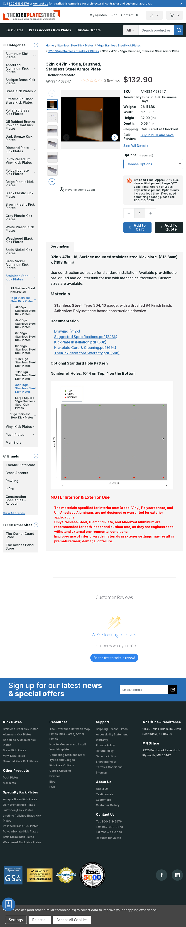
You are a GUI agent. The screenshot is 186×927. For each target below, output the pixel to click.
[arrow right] (114, 137)
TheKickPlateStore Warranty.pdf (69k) (87, 353)
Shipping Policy (106, 761)
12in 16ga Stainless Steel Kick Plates (25, 375)
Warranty (102, 740)
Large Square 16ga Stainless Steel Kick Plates (25, 403)
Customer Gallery (108, 805)
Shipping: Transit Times (112, 729)
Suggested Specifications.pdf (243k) (85, 336)
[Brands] (36, 456)
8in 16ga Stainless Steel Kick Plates (25, 349)
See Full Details (136, 146)
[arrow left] (66, 137)
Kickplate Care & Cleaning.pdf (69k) (85, 347)
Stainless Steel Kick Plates (20, 729)
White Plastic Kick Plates (20, 228)
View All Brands (14, 513)
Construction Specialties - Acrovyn (16, 500)
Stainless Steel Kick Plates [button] (17, 277)
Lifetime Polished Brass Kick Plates (19, 100)
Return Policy (105, 750)
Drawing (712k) (67, 331)
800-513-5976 (19, 3)
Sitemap (101, 772)
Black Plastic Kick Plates (19, 194)
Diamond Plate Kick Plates (20, 761)
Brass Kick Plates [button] (19, 91)
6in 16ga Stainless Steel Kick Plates (25, 336)
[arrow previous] (52, 93)
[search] (178, 30)
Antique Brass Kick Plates (20, 81)
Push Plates (11, 777)
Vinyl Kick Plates (14, 755)
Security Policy (106, 756)
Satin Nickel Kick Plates (19, 251)
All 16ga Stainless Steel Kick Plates (25, 310)
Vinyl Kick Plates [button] (19, 426)
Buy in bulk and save (157, 135)
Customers (103, 799)
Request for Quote (108, 837)
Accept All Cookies (72, 919)
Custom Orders (88, 30)
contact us (40, 3)
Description (60, 246)
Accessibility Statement (112, 734)
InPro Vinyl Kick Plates (18, 810)
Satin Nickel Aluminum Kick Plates (17, 264)
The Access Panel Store (20, 546)
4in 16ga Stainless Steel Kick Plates (25, 323)
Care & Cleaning (60, 770)
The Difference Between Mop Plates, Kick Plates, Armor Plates (69, 734)
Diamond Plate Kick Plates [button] (17, 149)
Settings (16, 919)
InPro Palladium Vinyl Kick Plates (19, 160)
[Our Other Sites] (36, 525)
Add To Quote (170, 227)
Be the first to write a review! (114, 658)
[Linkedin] (177, 875)
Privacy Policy (105, 745)
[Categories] (36, 45)
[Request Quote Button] (8, 904)
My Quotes (98, 15)
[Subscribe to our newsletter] (172, 689)
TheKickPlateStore (20, 465)
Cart (174, 15)
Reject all (39, 919)
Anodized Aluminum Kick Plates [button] (17, 68)
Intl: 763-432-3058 (109, 832)
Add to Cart (140, 227)
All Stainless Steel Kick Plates (22, 289)
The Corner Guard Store (20, 535)
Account (154, 15)
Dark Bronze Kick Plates (19, 138)
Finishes (55, 776)
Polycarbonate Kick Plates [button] (17, 172)
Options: (138, 155)
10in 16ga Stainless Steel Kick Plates (25, 362)
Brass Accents (17, 473)
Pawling (12, 481)
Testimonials (104, 794)
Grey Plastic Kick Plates (19, 217)
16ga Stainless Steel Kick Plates (22, 299)
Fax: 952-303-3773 (109, 827)
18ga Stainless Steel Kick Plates (22, 415)
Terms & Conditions (109, 767)
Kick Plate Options (61, 765)
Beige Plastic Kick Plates (20, 183)
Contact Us (130, 15)
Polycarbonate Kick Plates (20, 831)
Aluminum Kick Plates (17, 734)
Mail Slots (13, 442)
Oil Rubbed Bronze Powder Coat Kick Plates (20, 125)
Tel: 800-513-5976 (109, 821)
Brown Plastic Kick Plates (20, 206)
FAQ (52, 787)
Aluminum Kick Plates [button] (17, 55)
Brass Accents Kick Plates (50, 30)
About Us (102, 789)
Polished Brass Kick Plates (17, 112)
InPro (10, 489)
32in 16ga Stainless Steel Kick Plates (25, 388)
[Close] (181, 3)
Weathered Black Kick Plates (19, 240)
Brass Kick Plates (14, 750)
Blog (113, 15)
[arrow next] (52, 181)
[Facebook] (162, 875)
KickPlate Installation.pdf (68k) (80, 342)
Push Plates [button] (15, 434)
